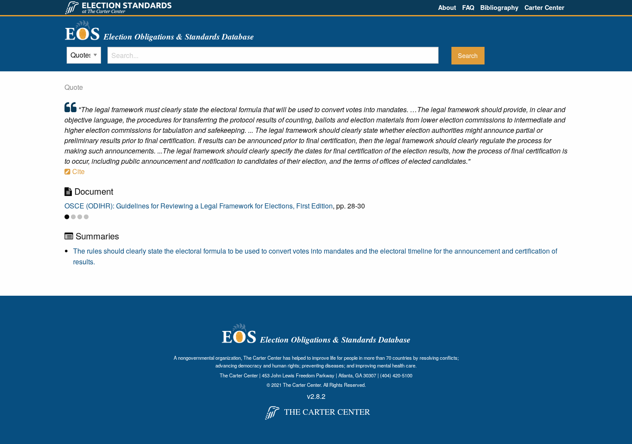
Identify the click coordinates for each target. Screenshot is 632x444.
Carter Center (545, 7)
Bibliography (499, 7)
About (447, 7)
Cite (78, 171)
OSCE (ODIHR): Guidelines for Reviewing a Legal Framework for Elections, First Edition (198, 206)
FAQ (468, 7)
